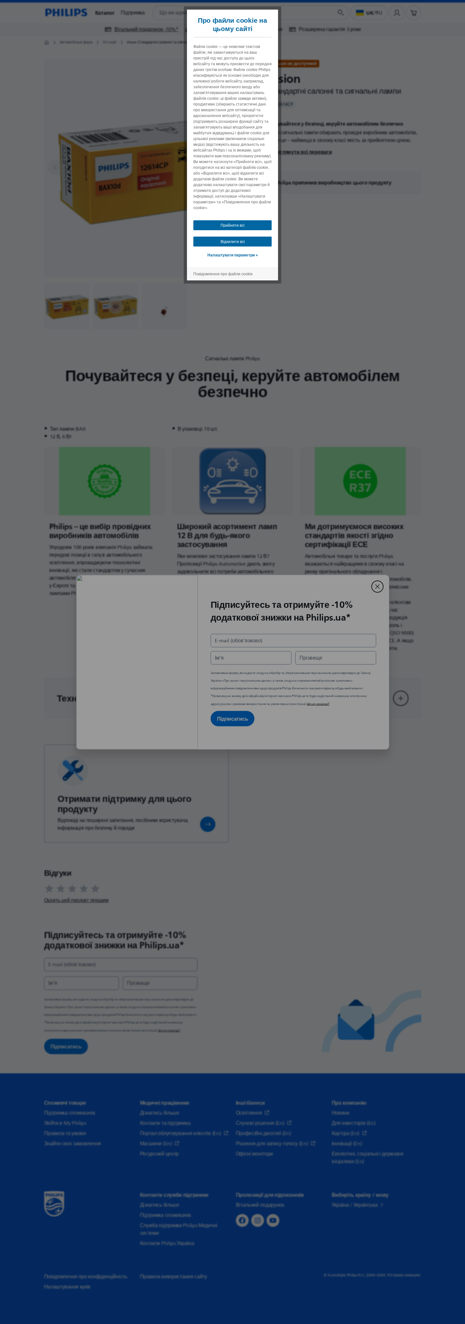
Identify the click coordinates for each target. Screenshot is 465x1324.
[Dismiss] (377, 586)
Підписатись (232, 718)
